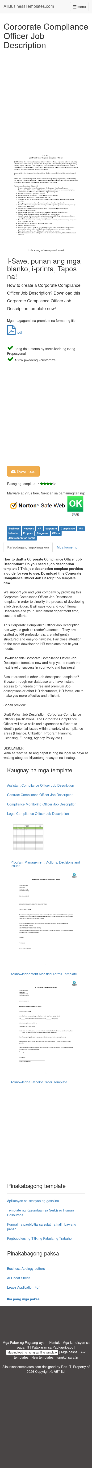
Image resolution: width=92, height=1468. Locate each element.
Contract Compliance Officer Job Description (40, 794)
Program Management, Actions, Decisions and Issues (45, 864)
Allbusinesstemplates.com (21, 1366)
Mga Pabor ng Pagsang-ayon (24, 1342)
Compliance (68, 528)
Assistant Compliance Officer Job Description (40, 785)
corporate (51, 528)
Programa (42, 533)
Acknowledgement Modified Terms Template (44, 973)
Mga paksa (69, 1352)
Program (28, 533)
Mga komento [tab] (67, 547)
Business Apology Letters (26, 1268)
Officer (56, 533)
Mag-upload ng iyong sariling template (32, 1352)
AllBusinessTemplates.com (29, 6)
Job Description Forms (21, 538)
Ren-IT (66, 1366)
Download (26, 471)
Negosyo (29, 528)
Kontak (54, 1342)
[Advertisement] (46, 97)
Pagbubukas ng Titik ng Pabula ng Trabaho (39, 1238)
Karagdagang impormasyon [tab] (28, 547)
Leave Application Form (24, 1287)
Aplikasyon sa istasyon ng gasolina (33, 1200)
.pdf (19, 332)
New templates (42, 1357)
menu (82, 7)
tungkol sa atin (67, 1357)
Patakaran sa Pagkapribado (52, 1347)
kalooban (13, 533)
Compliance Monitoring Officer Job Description (41, 804)
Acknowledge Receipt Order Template (39, 1082)
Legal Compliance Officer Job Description (38, 813)
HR (40, 528)
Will (81, 528)
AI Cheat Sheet (18, 1277)
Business (14, 528)
